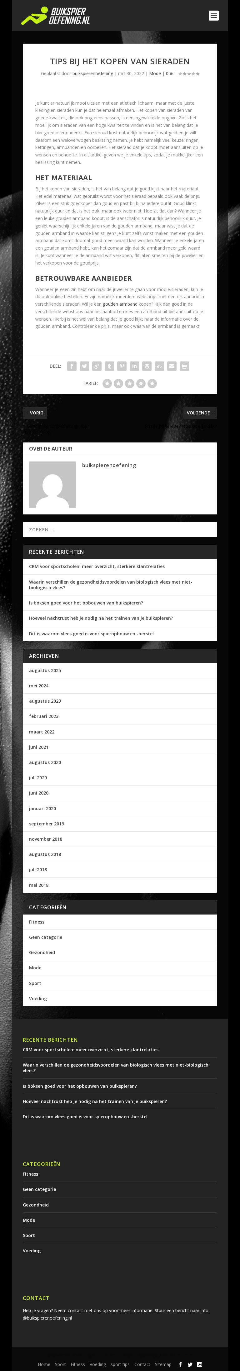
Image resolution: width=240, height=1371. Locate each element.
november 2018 (45, 839)
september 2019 (46, 824)
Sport (35, 983)
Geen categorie (45, 937)
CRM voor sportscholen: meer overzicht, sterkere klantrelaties (97, 566)
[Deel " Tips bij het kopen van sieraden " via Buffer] (147, 366)
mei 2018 (38, 885)
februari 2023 (43, 716)
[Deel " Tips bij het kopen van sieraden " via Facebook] (72, 366)
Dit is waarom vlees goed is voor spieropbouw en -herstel (91, 634)
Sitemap (163, 1364)
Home (44, 1364)
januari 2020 (42, 808)
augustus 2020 (45, 762)
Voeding (38, 998)
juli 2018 (38, 869)
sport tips (120, 1364)
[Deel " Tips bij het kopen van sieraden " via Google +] (97, 366)
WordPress (181, 1355)
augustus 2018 (45, 854)
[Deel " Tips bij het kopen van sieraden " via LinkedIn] (134, 366)
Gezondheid (42, 952)
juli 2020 (38, 778)
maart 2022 (41, 732)
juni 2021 (38, 747)
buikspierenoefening (92, 73)
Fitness (36, 922)
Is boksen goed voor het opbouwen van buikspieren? (86, 603)
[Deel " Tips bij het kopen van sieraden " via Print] (184, 366)
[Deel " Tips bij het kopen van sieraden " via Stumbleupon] (159, 366)
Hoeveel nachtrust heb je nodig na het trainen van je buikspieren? (101, 618)
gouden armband (120, 304)
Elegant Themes (99, 1355)
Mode (155, 73)
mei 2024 (38, 686)
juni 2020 (38, 793)
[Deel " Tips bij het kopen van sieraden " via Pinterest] (122, 366)
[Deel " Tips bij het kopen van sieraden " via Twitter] (84, 366)
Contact (142, 1364)
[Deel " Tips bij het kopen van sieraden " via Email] (172, 366)
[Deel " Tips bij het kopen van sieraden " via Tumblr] (109, 366)
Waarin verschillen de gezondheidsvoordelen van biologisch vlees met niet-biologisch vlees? (110, 584)
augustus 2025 (45, 670)
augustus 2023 (45, 701)
